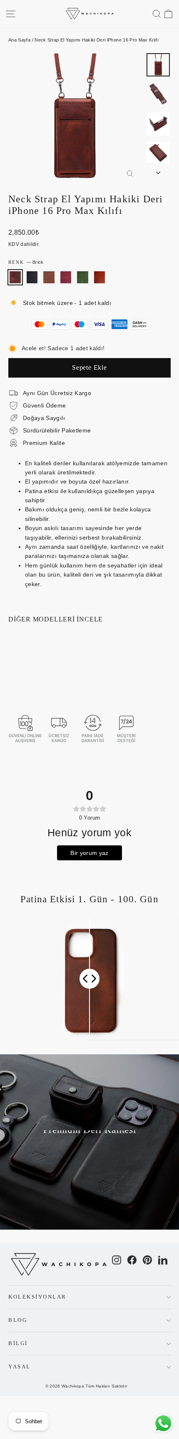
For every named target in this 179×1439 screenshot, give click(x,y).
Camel (49, 277)
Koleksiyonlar (37, 1297)
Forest (83, 277)
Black (32, 277)
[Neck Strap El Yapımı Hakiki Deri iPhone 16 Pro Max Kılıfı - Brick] (13, 673)
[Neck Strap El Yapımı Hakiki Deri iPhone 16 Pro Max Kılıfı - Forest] (49, 673)
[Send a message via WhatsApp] (163, 1423)
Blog (17, 1320)
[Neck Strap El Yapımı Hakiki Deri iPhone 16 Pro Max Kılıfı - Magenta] (40, 673)
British (100, 277)
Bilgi (18, 1343)
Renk (25, 262)
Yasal (19, 1367)
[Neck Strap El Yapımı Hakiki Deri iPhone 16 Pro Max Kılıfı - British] (13, 680)
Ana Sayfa (19, 39)
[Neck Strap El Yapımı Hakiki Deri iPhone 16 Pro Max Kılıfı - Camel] (31, 673)
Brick (15, 277)
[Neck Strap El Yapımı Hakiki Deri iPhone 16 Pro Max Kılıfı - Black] (22, 673)
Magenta (66, 277)
